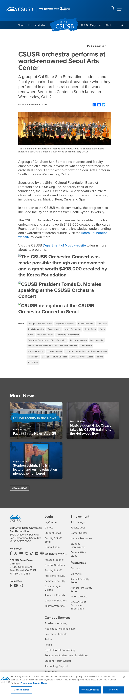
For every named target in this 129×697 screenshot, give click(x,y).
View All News (19, 488)
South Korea (90, 329)
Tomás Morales (54, 329)
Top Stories (33, 362)
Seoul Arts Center (45, 335)
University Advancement (68, 335)
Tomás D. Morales (36, 329)
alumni (100, 357)
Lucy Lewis (102, 323)
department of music (65, 323)
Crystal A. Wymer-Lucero (82, 357)
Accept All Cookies (90, 689)
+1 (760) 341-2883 (20, 573)
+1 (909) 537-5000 (20, 541)
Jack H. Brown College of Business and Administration (52, 346)
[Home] (19, 9)
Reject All (113, 689)
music (30, 335)
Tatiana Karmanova (78, 340)
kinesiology (33, 357)
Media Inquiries (95, 46)
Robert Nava (86, 346)
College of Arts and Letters (40, 323)
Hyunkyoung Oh (54, 351)
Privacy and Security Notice (33, 683)
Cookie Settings (21, 689)
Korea (102, 329)
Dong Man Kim (96, 340)
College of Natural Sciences (54, 357)
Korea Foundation (73, 329)
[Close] (123, 677)
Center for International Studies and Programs (86, 351)
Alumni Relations (85, 323)
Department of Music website (64, 245)
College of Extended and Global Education (47, 340)
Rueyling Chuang (35, 351)
